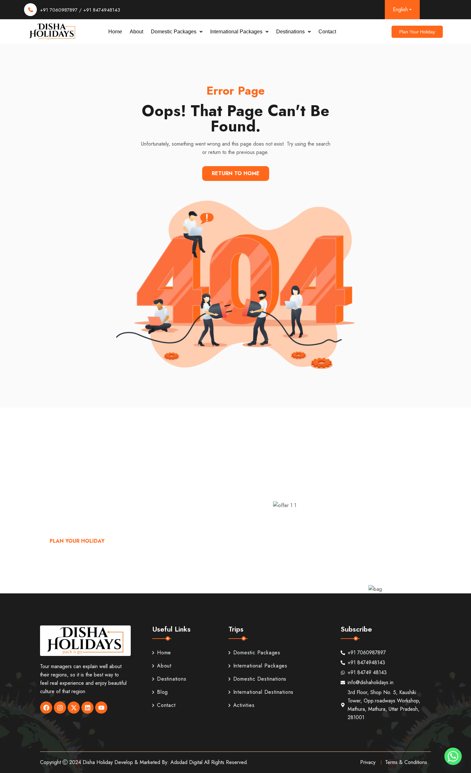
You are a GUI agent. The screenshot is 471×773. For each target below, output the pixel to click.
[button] (176, 31)
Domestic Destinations (260, 679)
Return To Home (236, 173)
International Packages (236, 31)
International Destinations (263, 692)
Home (115, 31)
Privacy (368, 762)
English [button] (400, 9)
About (136, 31)
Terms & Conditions (406, 762)
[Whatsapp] (453, 756)
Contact (327, 31)
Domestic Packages (173, 31)
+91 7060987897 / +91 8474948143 (80, 9)
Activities (244, 705)
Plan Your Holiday (77, 541)
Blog (162, 692)
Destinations (290, 31)
